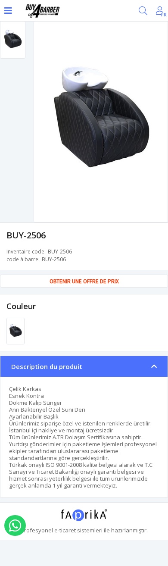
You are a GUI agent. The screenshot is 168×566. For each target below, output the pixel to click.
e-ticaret (65, 530)
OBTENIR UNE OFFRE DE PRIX (84, 281)
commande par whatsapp (15, 525)
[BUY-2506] (15, 330)
